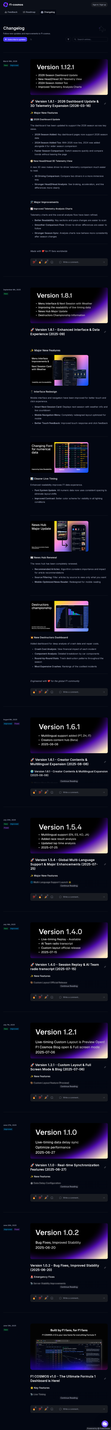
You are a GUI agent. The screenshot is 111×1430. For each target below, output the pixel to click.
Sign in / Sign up (99, 5)
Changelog (49, 12)
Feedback (12, 12)
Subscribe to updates (17, 39)
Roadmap (30, 12)
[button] (105, 1423)
